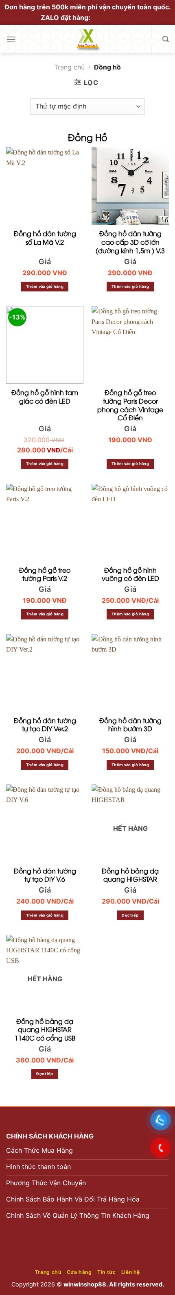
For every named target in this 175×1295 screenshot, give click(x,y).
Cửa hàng (79, 1272)
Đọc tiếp (130, 915)
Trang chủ (69, 67)
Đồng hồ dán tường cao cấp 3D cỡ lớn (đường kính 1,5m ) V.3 (130, 241)
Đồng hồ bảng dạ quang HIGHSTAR (130, 875)
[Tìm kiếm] (165, 39)
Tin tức (106, 1272)
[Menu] (11, 39)
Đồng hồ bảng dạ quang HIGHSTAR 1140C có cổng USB (45, 1029)
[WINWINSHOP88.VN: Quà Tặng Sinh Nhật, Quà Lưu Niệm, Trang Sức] (87, 39)
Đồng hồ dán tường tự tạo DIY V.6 (45, 875)
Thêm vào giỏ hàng (44, 286)
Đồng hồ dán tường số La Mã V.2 (45, 237)
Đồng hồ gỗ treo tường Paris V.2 (44, 574)
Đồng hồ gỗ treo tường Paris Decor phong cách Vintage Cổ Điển (130, 405)
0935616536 (113, 17)
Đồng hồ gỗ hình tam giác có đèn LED (44, 396)
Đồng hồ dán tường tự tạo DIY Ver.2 (45, 724)
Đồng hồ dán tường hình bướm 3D (130, 724)
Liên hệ (130, 1272)
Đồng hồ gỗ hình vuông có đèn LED (130, 574)
